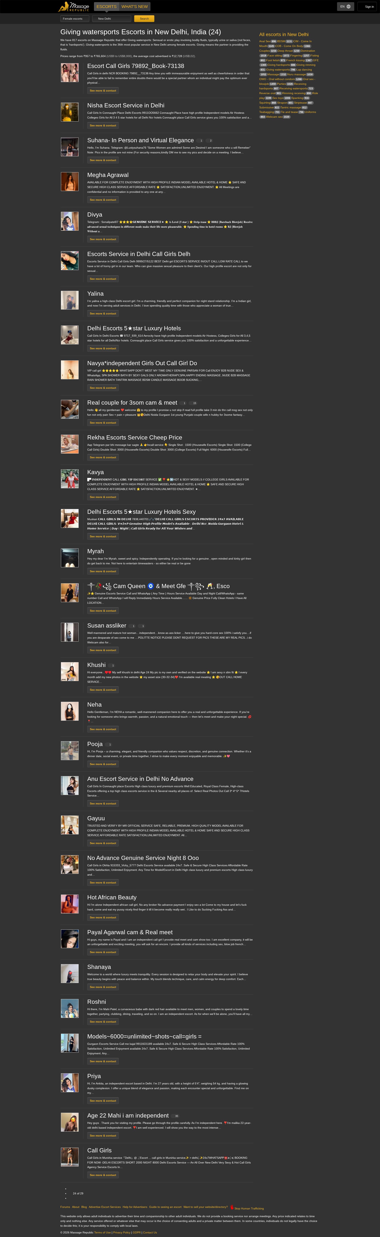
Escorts (107, 6)
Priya (94, 1076)
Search (144, 18)
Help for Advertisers (135, 1206)
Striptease (303, 102)
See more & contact (103, 90)
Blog (84, 1206)
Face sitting (278, 55)
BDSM (284, 41)
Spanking (300, 97)
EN (342, 6)
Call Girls (99, 1150)
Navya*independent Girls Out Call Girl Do (142, 363)
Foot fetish (275, 60)
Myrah (95, 551)
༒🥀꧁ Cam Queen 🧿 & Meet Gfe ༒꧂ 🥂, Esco (158, 586)
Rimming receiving (296, 93)
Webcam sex (277, 116)
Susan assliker (115, 625)
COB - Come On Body (292, 46)
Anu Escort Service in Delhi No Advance (140, 779)
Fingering (299, 55)
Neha (94, 704)
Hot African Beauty (112, 897)
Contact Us (150, 1232)
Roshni (96, 1001)
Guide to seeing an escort (165, 1206)
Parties (285, 83)
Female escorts (73, 18)
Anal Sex (267, 41)
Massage (277, 74)
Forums (65, 1206)
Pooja (99, 744)
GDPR (137, 1232)
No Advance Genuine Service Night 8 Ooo (143, 858)
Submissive (269, 107)
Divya (94, 214)
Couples (267, 50)
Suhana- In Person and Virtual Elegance (149, 140)
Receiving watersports (296, 88)
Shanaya (99, 967)
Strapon (285, 102)
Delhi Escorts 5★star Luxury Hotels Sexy (141, 511)
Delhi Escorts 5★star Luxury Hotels (134, 328)
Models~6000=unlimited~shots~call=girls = (144, 1036)
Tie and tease (292, 112)
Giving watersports (280, 69)
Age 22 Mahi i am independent (132, 1115)
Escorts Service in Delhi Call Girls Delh (138, 254)
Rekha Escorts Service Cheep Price (134, 437)
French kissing (299, 60)
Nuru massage (300, 74)
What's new (135, 6)
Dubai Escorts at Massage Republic (73, 6)
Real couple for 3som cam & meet (141, 402)
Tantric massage (293, 107)
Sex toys (281, 97)
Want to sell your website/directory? (205, 1206)
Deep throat (288, 50)
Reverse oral (270, 93)
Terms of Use (102, 1232)
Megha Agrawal (108, 175)
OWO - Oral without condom (280, 79)
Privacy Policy (121, 1232)
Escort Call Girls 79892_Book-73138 (135, 66)
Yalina (95, 293)
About (75, 1206)
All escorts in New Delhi (284, 34)
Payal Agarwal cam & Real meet (130, 932)
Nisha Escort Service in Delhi (125, 105)
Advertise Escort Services (105, 1206)
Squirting (267, 102)
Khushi (100, 665)
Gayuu (96, 818)
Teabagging (269, 112)
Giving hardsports (281, 64)
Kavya (95, 472)
